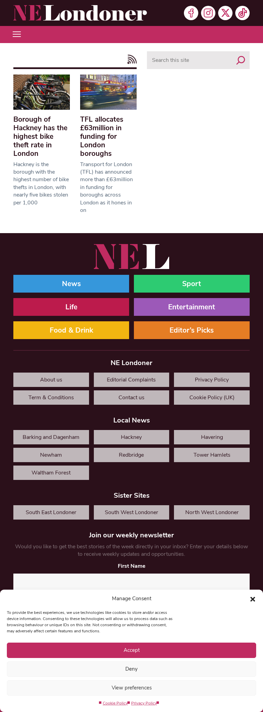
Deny (131, 669)
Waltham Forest (51, 472)
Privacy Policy (144, 703)
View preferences (132, 687)
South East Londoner (51, 512)
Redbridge (131, 455)
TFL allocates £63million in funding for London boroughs (101, 136)
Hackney (131, 437)
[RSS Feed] (130, 59)
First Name (132, 566)
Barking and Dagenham (51, 437)
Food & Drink (71, 330)
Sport (191, 283)
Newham (51, 455)
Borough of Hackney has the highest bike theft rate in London (40, 136)
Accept (132, 650)
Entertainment (191, 307)
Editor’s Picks (192, 330)
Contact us (131, 397)
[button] (252, 598)
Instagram (208, 13)
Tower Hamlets (211, 455)
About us (51, 380)
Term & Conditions (51, 397)
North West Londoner (212, 512)
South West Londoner (131, 512)
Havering (212, 437)
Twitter (225, 13)
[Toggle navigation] (16, 34)
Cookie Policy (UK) (212, 397)
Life (71, 307)
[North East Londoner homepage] (80, 13)
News (71, 283)
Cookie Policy (115, 703)
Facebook (191, 13)
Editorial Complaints (131, 380)
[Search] (241, 60)
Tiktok (242, 13)
